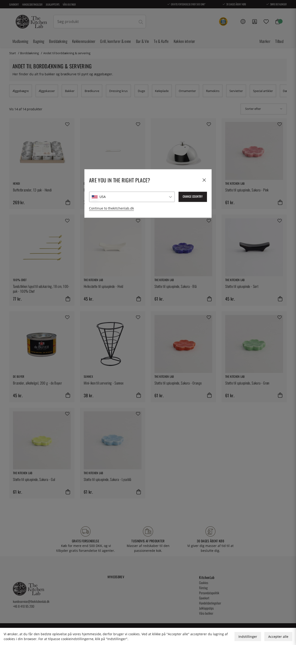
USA (102, 197)
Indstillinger (247, 636)
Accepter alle (278, 636)
